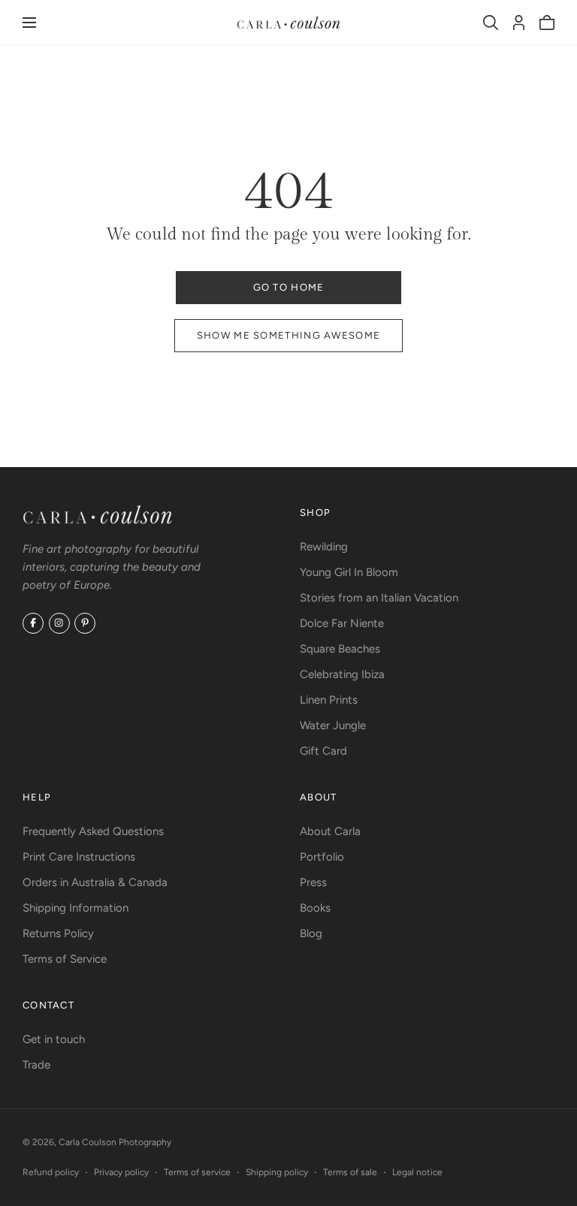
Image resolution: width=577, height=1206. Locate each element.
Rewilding (324, 546)
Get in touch (54, 1039)
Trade (36, 1065)
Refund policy (51, 1172)
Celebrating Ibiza (342, 674)
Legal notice (417, 1172)
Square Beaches (340, 649)
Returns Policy (58, 933)
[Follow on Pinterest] (84, 623)
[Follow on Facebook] (33, 623)
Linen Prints (329, 700)
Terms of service (197, 1172)
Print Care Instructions (79, 857)
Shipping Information (75, 908)
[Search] (490, 22)
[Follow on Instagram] (59, 623)
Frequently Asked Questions (93, 831)
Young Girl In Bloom (349, 572)
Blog (311, 933)
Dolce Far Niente (342, 623)
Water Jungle (333, 725)
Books (315, 908)
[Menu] (29, 22)
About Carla (330, 831)
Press (313, 882)
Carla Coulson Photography (115, 1142)
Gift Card (323, 751)
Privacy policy (121, 1172)
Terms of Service (65, 959)
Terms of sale (350, 1172)
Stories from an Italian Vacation (379, 598)
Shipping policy (277, 1172)
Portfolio (322, 857)
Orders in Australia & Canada (95, 882)
